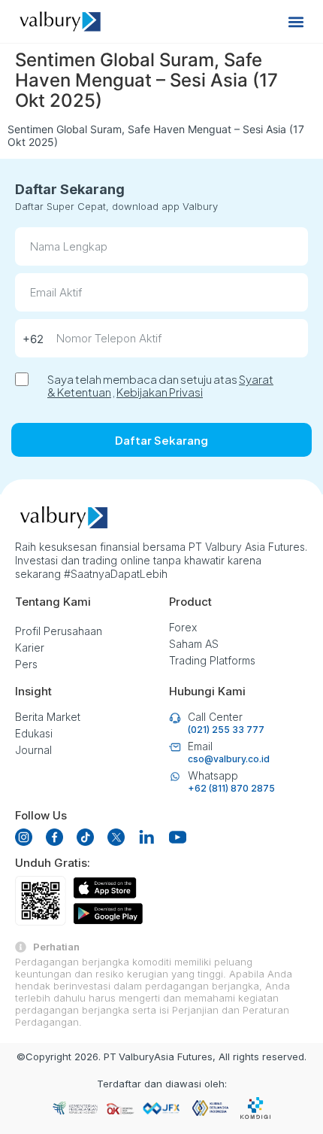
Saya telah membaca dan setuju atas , (160, 385)
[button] (295, 21)
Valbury (136, 1056)
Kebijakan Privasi (159, 392)
